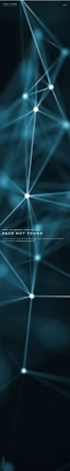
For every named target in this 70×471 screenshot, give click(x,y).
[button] (6, 462)
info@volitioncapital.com (25, 241)
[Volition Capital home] (9, 4)
